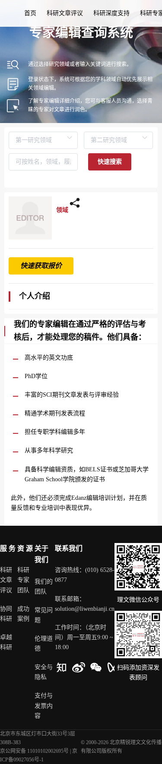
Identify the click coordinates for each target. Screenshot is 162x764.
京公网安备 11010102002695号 (34, 751)
